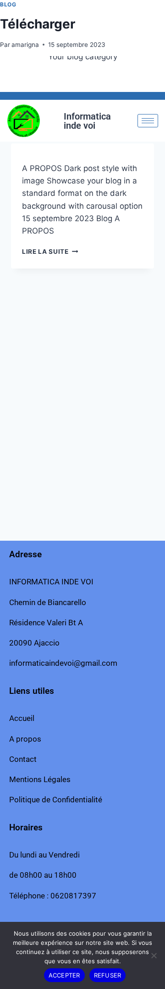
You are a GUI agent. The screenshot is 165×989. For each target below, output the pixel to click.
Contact (23, 759)
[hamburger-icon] (148, 120)
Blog (8, 4)
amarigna (25, 44)
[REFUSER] (153, 955)
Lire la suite (50, 251)
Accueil (21, 718)
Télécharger (37, 24)
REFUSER (107, 975)
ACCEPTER (64, 975)
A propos (25, 738)
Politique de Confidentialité (55, 799)
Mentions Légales (40, 779)
